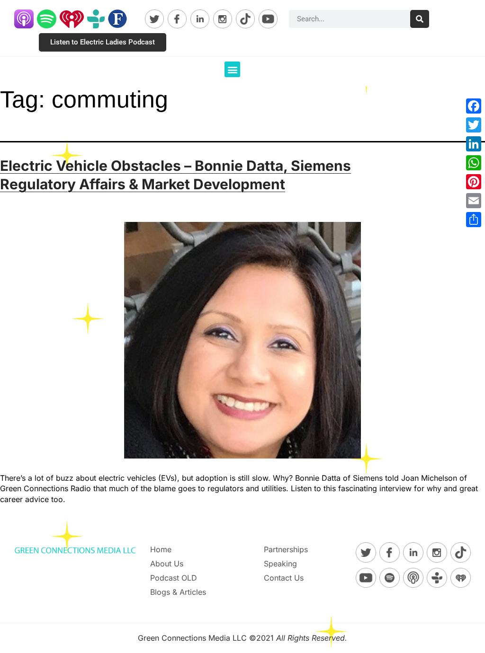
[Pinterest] (473, 181)
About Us (166, 563)
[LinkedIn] (473, 143)
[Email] (473, 200)
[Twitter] (473, 124)
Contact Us (284, 577)
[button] (232, 69)
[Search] (419, 19)
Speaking (280, 563)
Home (160, 549)
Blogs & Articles (178, 592)
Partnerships (286, 549)
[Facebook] (473, 106)
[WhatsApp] (473, 162)
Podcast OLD (173, 577)
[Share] (473, 219)
